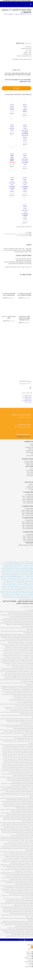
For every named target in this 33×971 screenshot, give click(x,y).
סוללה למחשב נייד (21, 234)
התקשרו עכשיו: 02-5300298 (23, 436)
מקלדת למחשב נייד (26, 400)
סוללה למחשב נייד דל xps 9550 (9, 317)
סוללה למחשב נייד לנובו (10, 234)
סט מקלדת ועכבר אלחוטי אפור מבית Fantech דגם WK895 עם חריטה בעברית (12, 184)
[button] (16, 580)
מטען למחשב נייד (27, 397)
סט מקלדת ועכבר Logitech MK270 (25, 108)
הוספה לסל (16, 88)
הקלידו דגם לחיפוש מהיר (25, 381)
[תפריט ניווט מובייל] (30, 4)
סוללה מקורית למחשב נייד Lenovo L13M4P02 (14, 14)
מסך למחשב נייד (27, 399)
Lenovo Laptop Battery (22, 235)
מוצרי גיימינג (28, 402)
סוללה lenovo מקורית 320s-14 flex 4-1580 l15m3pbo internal (24, 318)
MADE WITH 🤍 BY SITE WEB (24, 940)
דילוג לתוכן (30, 944)
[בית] (30, 14)
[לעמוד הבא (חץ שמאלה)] (31, 943)
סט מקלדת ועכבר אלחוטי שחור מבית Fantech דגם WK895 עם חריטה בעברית (25, 211)
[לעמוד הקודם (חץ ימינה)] (32, 943)
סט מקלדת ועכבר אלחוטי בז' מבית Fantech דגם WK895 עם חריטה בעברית (25, 184)
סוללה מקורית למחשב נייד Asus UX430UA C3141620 (24, 294)
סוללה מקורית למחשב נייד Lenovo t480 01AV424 (9, 294)
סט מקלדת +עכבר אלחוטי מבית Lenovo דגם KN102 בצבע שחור (25, 159)
